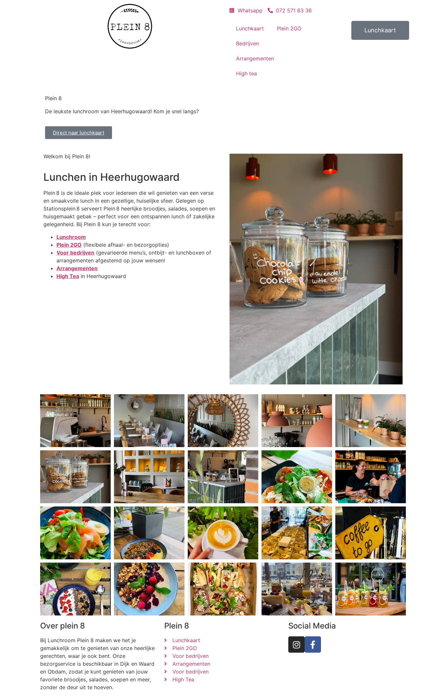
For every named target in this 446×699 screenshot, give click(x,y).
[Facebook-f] (313, 644)
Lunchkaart (250, 28)
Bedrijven (247, 43)
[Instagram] (296, 644)
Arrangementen (255, 58)
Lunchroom (71, 237)
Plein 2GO (289, 28)
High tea (246, 73)
